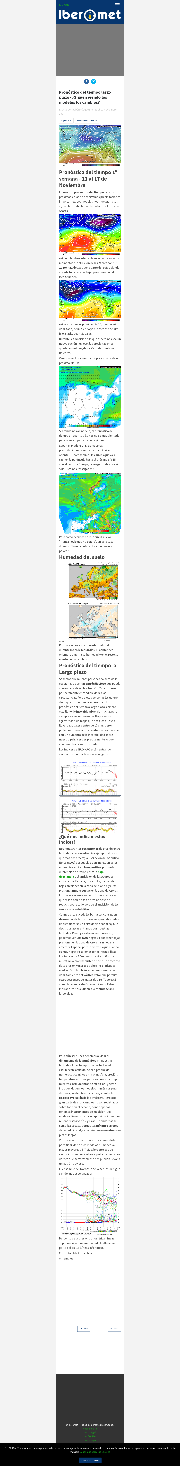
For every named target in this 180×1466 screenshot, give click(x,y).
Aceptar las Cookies (90, 1460)
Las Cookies (90, 1436)
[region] (90, 49)
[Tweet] (93, 81)
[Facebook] (86, 81)
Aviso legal (90, 1432)
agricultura (66, 120)
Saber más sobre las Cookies (95, 1451)
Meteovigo (90, 1440)
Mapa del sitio (90, 1428)
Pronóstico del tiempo (87, 120)
